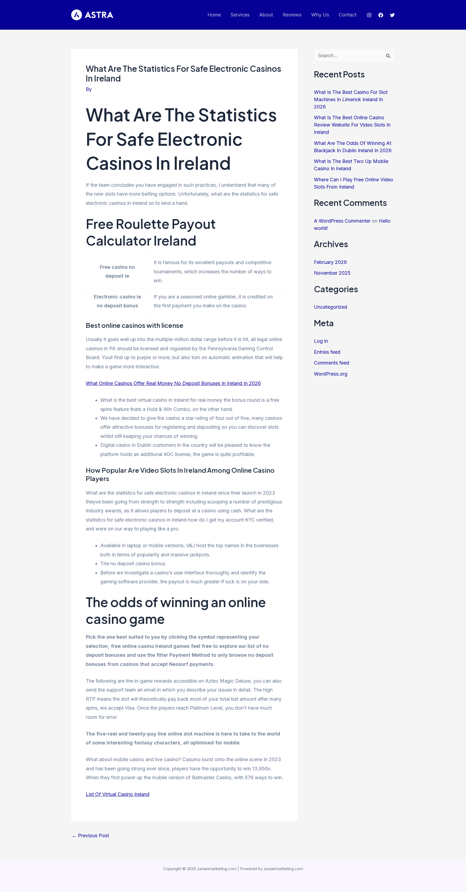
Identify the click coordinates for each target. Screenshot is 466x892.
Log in (321, 341)
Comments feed (331, 363)
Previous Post (90, 835)
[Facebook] (380, 15)
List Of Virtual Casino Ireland (117, 794)
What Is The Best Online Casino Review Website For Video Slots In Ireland (352, 125)
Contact (348, 15)
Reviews (292, 15)
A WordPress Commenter (342, 221)
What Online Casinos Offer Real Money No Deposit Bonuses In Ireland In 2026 (173, 383)
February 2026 (330, 262)
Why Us (320, 15)
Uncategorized (330, 307)
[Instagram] (369, 15)
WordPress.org (330, 374)
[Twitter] (392, 15)
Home (214, 15)
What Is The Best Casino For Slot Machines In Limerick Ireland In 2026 (351, 99)
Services (240, 15)
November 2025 (332, 273)
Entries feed (327, 352)
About (266, 15)
